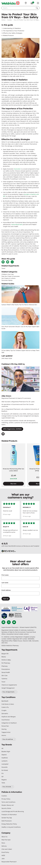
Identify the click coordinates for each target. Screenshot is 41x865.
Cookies (4, 796)
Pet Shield (5, 770)
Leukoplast (5, 764)
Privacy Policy (6, 799)
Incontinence (6, 720)
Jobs (3, 858)
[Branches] (26, 3)
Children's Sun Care (8, 274)
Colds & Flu (5, 707)
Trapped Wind (6, 732)
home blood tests (17, 224)
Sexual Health (6, 672)
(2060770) (33, 627)
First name (5, 575)
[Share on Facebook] (3, 261)
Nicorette (4, 767)
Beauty (4, 657)
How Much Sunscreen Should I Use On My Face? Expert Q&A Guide (20, 327)
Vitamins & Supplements (9, 685)
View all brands (6, 786)
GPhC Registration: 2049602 (12, 429)
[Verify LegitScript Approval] (4, 616)
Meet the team (6, 840)
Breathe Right (6, 751)
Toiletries (4, 678)
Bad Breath (5, 701)
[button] (38, 3)
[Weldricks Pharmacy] (10, 3)
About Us (4, 837)
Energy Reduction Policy (9, 824)
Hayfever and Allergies (9, 716)
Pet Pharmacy (6, 663)
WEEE (3, 855)
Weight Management (8, 688)
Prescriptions (6, 669)
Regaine (4, 780)
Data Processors (7, 821)
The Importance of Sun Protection (13, 31)
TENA (3, 783)
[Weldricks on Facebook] (3, 622)
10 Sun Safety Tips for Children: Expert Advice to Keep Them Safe (20, 351)
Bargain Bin (5, 653)
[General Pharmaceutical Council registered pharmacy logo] (17, 609)
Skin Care (4, 675)
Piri (3, 773)
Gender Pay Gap (7, 818)
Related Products (8, 35)
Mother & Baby (6, 660)
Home (3, 20)
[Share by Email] (12, 261)
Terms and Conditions (8, 802)
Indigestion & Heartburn (9, 723)
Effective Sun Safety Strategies (12, 33)
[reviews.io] (9, 551)
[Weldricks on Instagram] (9, 622)
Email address (6, 590)
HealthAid (5, 758)
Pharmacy (5, 666)
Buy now (13, 483)
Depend (4, 755)
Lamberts (4, 761)
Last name (5, 582)
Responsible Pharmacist (9, 862)
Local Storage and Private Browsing (13, 811)
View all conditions (7, 739)
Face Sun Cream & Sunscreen (11, 276)
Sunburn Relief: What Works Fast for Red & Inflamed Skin (19, 305)
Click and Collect (7, 849)
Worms (4, 735)
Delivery (4, 846)
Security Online (6, 808)
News (3, 843)
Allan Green (6, 396)
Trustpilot (36, 546)
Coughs (4, 710)
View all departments (8, 692)
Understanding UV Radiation (12, 28)
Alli (2, 748)
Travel (3, 268)
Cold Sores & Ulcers (8, 704)
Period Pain (5, 726)
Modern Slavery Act (8, 805)
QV (2, 776)
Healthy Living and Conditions (11, 827)
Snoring (4, 729)
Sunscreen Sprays (7, 280)
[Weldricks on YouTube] (14, 622)
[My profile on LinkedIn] (3, 433)
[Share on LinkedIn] (7, 261)
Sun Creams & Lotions (8, 278)
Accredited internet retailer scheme (18, 634)
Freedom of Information (9, 814)
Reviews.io (26, 546)
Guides (9, 20)
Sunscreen (17, 169)
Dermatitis (5, 713)
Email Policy (5, 852)
